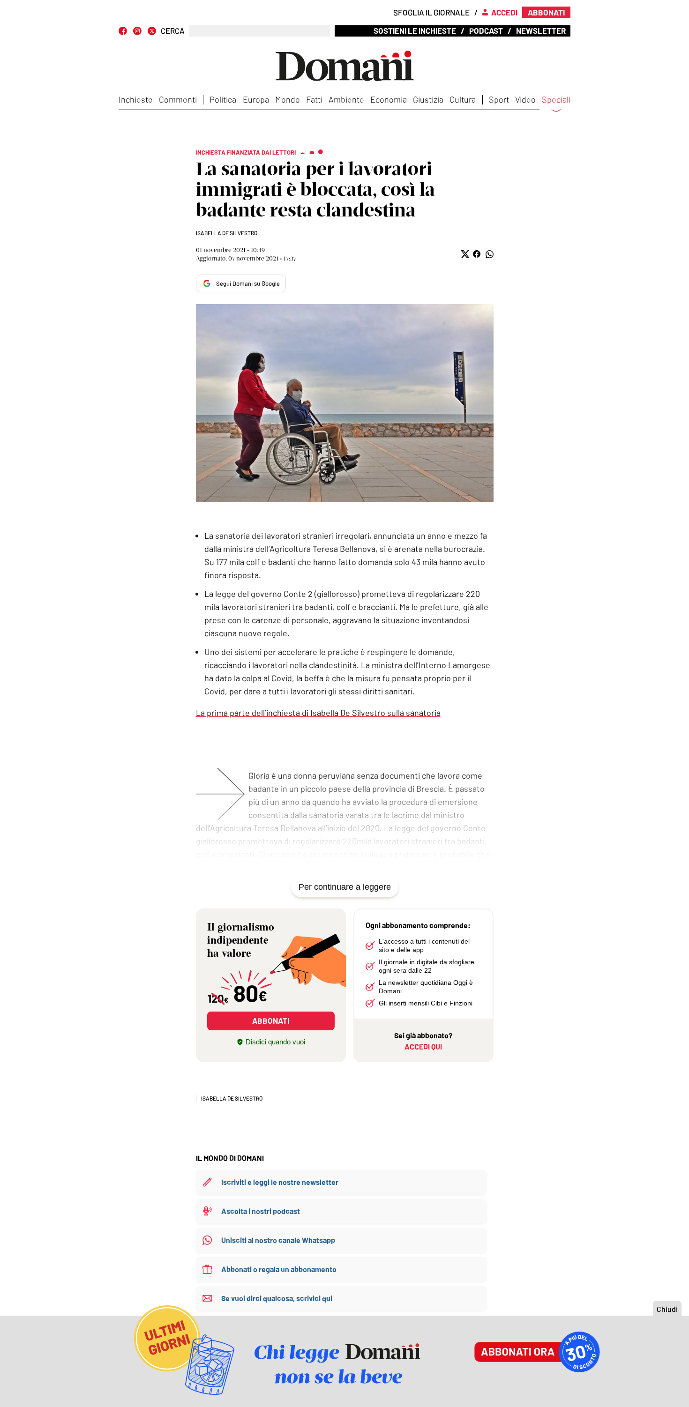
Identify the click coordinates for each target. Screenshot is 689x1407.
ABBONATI (270, 1020)
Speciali (556, 99)
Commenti (178, 99)
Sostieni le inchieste (415, 30)
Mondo (287, 99)
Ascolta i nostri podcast (260, 1210)
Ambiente (346, 99)
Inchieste (136, 99)
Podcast (486, 30)
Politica (223, 99)
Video (525, 99)
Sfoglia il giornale (431, 12)
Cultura (462, 99)
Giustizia (428, 99)
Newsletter (541, 30)
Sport (499, 99)
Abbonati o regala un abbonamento (279, 1269)
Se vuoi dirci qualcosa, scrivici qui (276, 1298)
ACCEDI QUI (423, 1046)
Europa (256, 99)
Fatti (314, 99)
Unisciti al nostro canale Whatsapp (278, 1240)
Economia (388, 99)
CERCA (173, 30)
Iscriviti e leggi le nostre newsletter (279, 1181)
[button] (464, 254)
